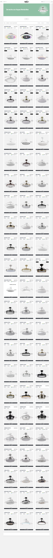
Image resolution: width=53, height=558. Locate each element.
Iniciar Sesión (42, 1)
